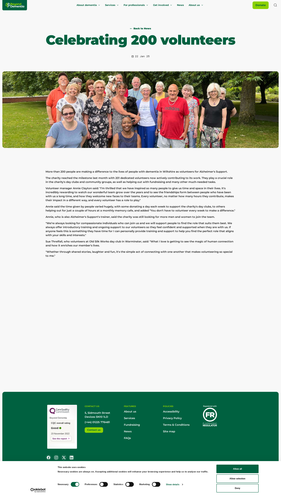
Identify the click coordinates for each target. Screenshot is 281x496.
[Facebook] (48, 457)
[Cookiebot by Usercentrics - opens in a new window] (38, 490)
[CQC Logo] (59, 413)
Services (110, 5)
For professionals (134, 5)
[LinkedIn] (71, 457)
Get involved (161, 5)
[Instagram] (56, 457)
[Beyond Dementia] (14, 5)
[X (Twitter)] (64, 457)
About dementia (87, 5)
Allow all (237, 469)
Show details (172, 484)
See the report (59, 438)
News (180, 5)
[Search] (275, 5)
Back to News (142, 28)
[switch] (103, 484)
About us (194, 5)
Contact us (94, 430)
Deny (237, 488)
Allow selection (237, 478)
